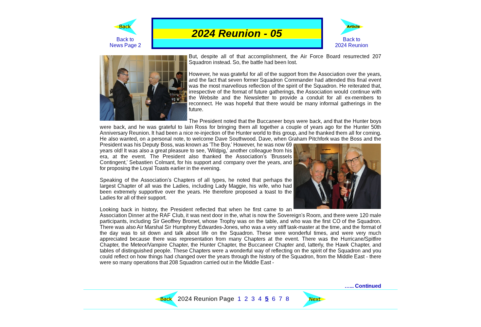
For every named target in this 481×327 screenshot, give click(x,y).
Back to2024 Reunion (351, 42)
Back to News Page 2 (125, 42)
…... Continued (363, 286)
